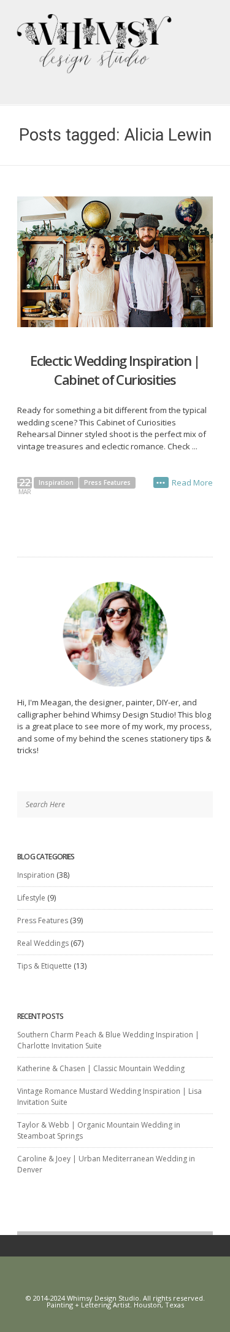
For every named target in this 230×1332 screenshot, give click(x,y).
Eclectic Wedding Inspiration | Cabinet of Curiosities (115, 370)
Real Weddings (43, 943)
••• (161, 482)
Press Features (107, 482)
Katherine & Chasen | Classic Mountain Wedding (101, 1068)
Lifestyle (31, 898)
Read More (192, 482)
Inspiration (56, 482)
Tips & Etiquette (44, 966)
